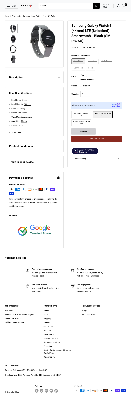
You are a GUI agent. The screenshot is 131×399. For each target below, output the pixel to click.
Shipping (47, 318)
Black (24, 100)
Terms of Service (50, 338)
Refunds (46, 322)
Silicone (27, 104)
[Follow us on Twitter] (41, 391)
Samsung (75, 47)
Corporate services (51, 342)
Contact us (48, 326)
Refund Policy (80, 158)
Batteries (9, 310)
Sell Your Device (97, 138)
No (22, 125)
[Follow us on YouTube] (51, 391)
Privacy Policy (49, 334)
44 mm (24, 121)
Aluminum (28, 117)
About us (47, 330)
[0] (123, 5)
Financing (47, 346)
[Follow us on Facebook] (37, 391)
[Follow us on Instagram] (46, 391)
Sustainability (49, 357)
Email (7, 370)
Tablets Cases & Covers (15, 322)
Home (7, 16)
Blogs (84, 310)
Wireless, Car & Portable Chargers (19, 314)
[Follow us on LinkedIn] (56, 391)
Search (46, 310)
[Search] (96, 6)
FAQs (45, 314)
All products (16, 16)
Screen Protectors (13, 318)
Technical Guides (89, 314)
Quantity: (75, 94)
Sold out (83, 131)
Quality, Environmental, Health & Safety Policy (57, 351)
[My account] (118, 5)
